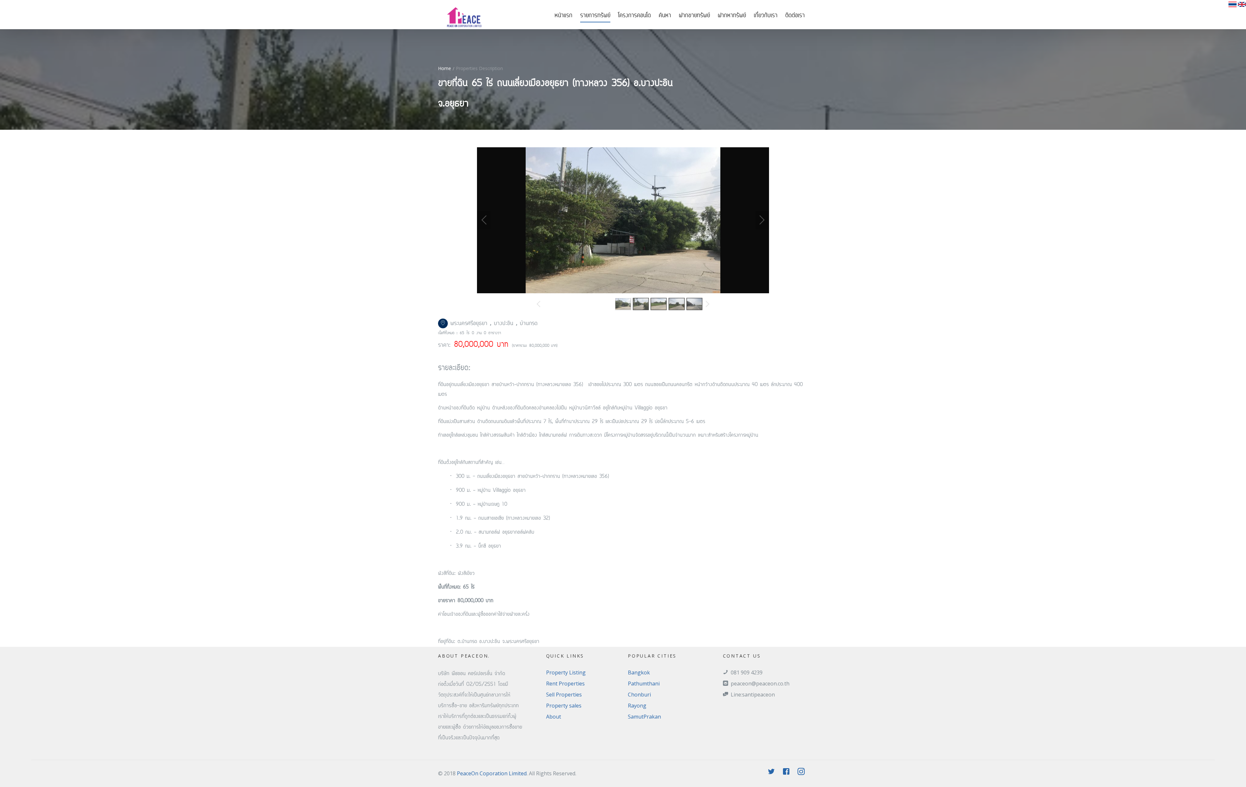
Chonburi (639, 694)
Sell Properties (564, 694)
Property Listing (566, 672)
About (553, 716)
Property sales (563, 705)
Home (444, 68)
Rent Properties (565, 683)
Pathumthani (644, 683)
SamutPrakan (644, 716)
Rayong (637, 705)
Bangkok (639, 672)
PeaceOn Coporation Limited (492, 773)
